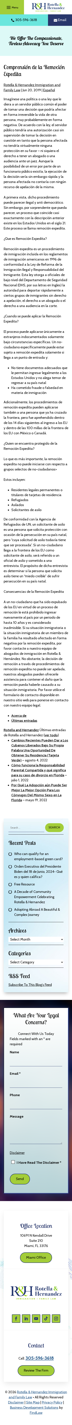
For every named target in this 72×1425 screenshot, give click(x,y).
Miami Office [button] (36, 1257)
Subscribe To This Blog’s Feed (30, 985)
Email (62, 20)
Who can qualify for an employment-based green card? (38, 856)
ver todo (51, 735)
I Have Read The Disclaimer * (39, 1162)
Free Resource (24, 884)
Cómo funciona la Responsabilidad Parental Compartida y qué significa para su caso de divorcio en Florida (38, 770)
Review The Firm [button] (36, 1370)
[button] (12, 7)
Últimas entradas (24, 721)
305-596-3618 (26, 20)
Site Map (33, 1402)
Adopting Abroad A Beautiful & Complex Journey (37, 912)
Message (16, 1116)
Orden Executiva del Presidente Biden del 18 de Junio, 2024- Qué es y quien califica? (38, 871)
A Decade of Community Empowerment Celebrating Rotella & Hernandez (34, 897)
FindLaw (36, 1413)
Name (14, 1052)
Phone (15, 1095)
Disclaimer (17, 1153)
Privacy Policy (52, 1402)
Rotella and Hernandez (21, 730)
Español (49, 90)
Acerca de (18, 716)
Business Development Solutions (34, 1407)
